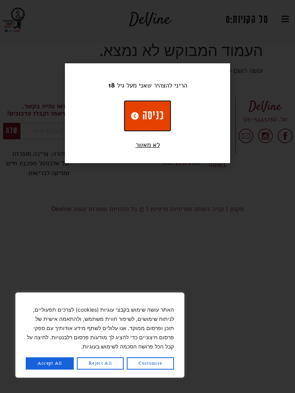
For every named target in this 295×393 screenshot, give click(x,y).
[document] (147, 196)
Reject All (100, 363)
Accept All (50, 363)
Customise (150, 363)
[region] (99, 335)
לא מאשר (148, 144)
